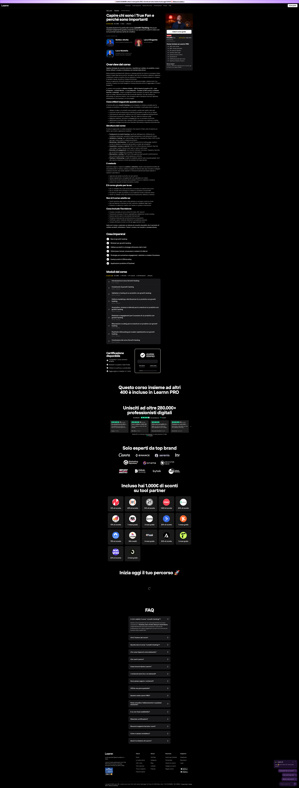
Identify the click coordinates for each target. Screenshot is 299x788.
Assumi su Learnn (170, 763)
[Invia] (294, 784)
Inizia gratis (292, 5)
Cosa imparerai (136, 5)
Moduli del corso (147, 5)
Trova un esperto (141, 769)
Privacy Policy (184, 784)
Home (137, 757)
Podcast (153, 769)
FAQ (170, 5)
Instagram (154, 760)
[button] (285, 764)
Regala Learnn (169, 769)
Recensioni (183, 760)
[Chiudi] (295, 762)
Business (116, 10)
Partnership (168, 760)
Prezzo (165, 5)
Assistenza (183, 757)
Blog (152, 763)
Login (181, 763)
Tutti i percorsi (140, 766)
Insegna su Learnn (170, 766)
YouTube (153, 757)
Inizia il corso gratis (179, 32)
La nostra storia (140, 760)
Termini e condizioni (113, 785)
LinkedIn (153, 766)
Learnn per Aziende (171, 757)
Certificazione (158, 5)
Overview (128, 5)
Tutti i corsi (109, 10)
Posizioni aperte (140, 771)
